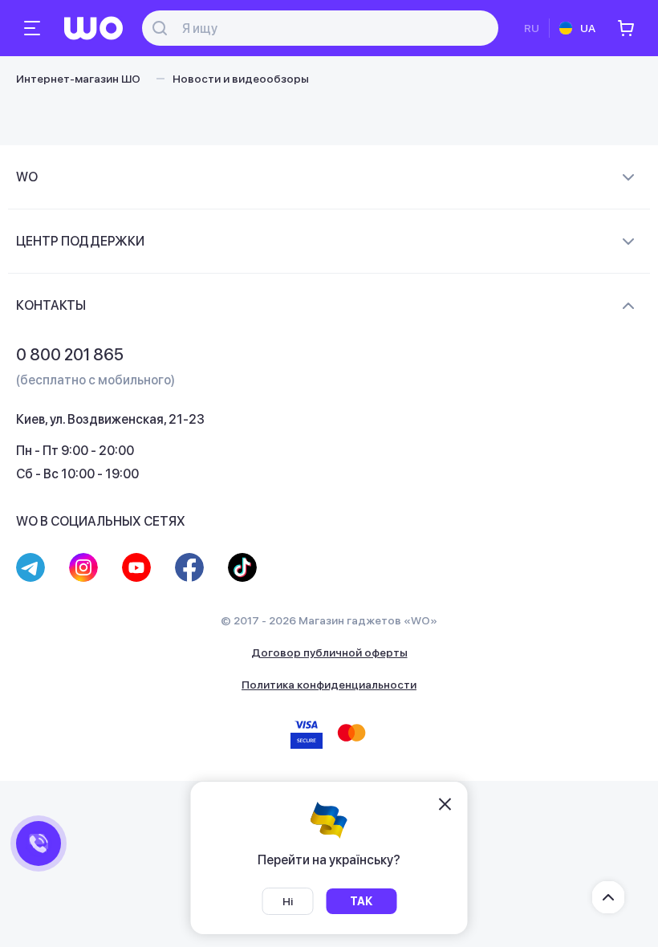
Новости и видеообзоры (241, 78)
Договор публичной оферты (329, 652)
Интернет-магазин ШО (78, 78)
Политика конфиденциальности (329, 684)
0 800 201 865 (70, 354)
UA (587, 28)
